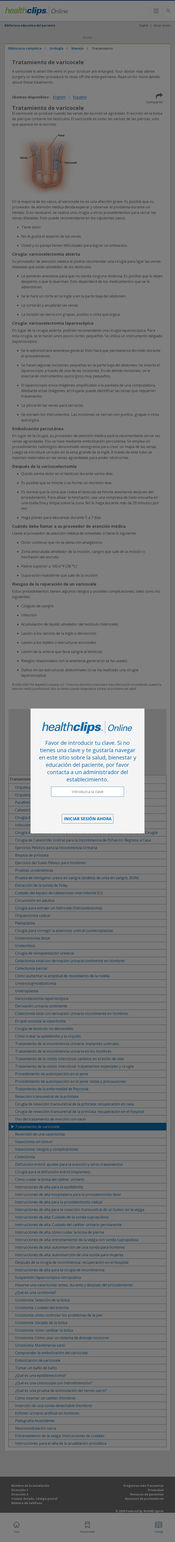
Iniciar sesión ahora (87, 818)
